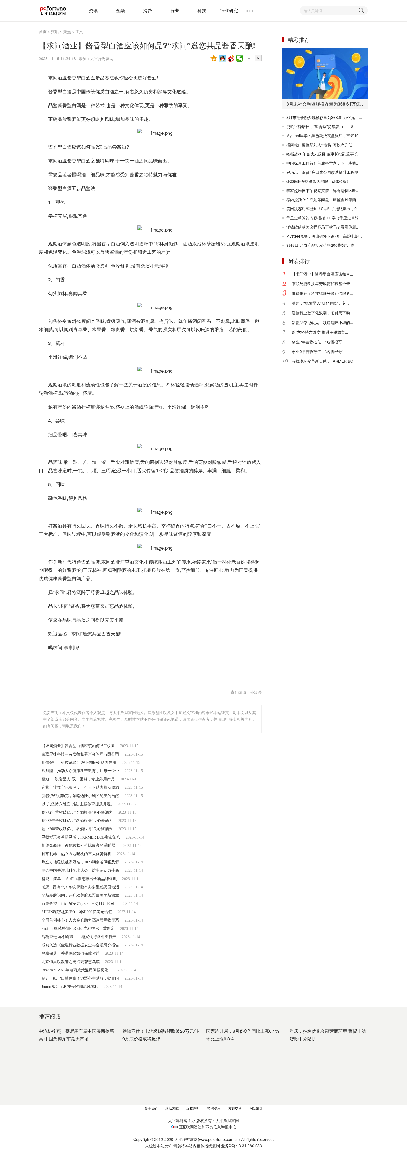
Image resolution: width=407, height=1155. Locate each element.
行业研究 (229, 10)
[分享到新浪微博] (231, 58)
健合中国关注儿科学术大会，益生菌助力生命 (80, 870)
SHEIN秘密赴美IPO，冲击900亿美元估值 (77, 912)
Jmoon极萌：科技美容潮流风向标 (70, 987)
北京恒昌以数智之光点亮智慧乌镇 (71, 962)
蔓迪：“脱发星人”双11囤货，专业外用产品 (78, 779)
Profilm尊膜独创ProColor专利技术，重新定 (78, 928)
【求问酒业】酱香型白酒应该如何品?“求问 (78, 746)
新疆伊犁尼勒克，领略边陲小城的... (322, 322)
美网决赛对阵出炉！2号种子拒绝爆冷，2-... (323, 208)
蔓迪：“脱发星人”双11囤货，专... (320, 303)
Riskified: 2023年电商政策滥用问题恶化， (77, 970)
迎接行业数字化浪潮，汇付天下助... (322, 312)
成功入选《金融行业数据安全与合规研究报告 (80, 945)
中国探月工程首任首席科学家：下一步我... (322, 163)
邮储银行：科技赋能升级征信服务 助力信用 (79, 763)
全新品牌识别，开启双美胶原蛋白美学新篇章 (80, 895)
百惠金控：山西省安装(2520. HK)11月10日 (78, 904)
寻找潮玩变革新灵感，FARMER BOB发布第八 (81, 837)
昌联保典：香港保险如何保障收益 (71, 953)
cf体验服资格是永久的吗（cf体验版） (318, 181)
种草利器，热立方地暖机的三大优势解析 (76, 854)
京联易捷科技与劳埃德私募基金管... (322, 283)
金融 (120, 10)
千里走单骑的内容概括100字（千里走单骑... (324, 217)
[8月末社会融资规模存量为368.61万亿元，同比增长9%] (325, 73)
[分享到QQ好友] (222, 58)
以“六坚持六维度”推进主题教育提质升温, (77, 804)
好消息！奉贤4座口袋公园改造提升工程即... (324, 172)
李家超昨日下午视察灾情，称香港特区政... (322, 190)
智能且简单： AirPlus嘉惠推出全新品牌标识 (79, 879)
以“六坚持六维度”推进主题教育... (320, 332)
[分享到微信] (239, 58)
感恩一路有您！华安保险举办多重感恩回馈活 (80, 887)
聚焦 (67, 31)
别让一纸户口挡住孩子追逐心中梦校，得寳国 (80, 978)
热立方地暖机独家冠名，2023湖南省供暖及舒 (80, 862)
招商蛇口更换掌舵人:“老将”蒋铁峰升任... (321, 144)
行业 (174, 10)
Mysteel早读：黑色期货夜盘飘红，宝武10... (324, 135)
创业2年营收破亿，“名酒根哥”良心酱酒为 (77, 812)
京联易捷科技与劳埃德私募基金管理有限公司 (80, 754)
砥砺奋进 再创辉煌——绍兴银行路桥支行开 (79, 937)
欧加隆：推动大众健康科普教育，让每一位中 (80, 771)
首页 (43, 31)
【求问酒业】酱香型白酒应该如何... (322, 274)
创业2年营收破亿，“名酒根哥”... (319, 341)
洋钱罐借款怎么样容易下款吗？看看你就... (322, 227)
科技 (201, 10)
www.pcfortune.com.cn (219, 1139)
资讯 (93, 10)
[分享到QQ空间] (213, 58)
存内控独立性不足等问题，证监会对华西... (322, 199)
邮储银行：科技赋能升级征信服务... (322, 293)
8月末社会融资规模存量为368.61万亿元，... (324, 117)
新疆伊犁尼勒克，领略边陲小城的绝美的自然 (80, 796)
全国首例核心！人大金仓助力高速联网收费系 (80, 920)
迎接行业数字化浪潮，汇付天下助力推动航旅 (80, 787)
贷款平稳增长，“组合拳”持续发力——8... (321, 126)
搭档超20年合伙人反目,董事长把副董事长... (323, 154)
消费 (147, 10)
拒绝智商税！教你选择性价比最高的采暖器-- (80, 845)
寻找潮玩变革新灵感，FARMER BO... (324, 361)
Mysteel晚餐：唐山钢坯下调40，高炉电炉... (324, 236)
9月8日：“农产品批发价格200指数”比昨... (322, 245)
